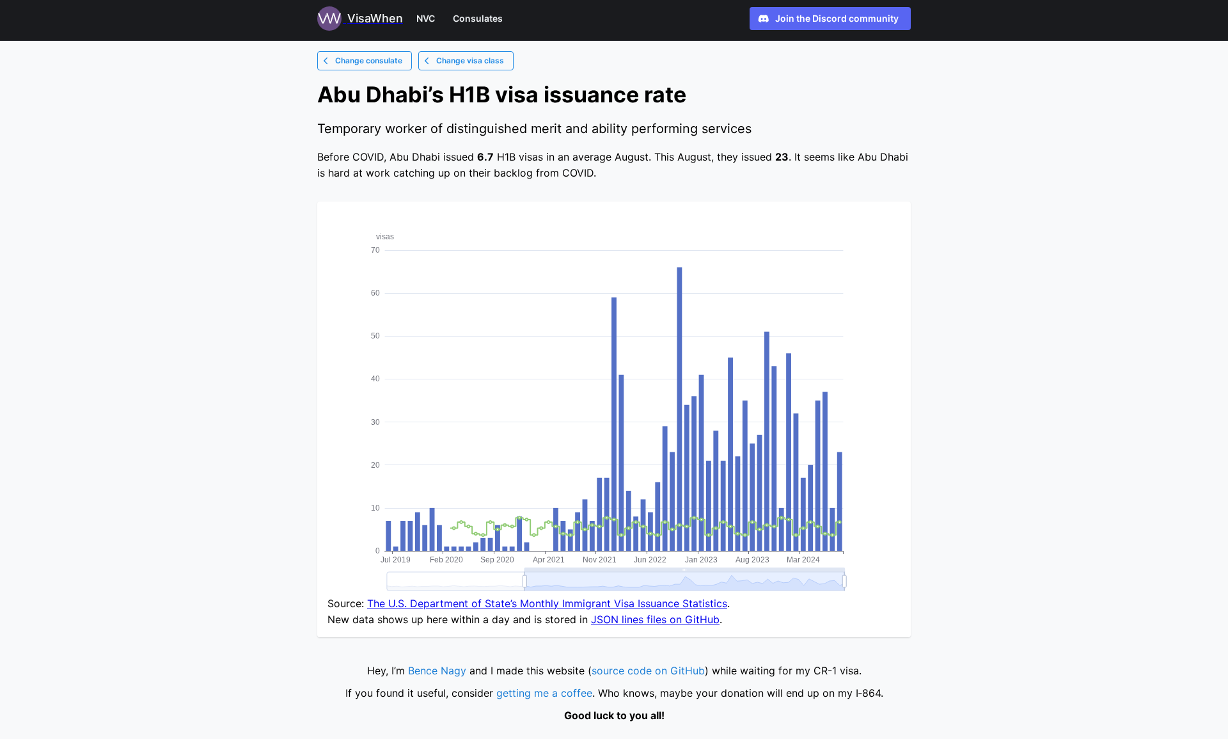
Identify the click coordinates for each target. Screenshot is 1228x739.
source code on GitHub (648, 670)
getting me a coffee (544, 693)
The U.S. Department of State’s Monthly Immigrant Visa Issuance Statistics (547, 603)
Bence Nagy (437, 670)
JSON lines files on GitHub (655, 619)
